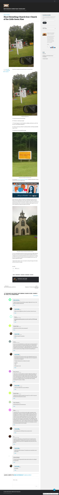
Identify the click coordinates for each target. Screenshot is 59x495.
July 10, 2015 (7, 69)
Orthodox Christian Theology (14, 8)
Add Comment (35, 295)
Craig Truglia (8, 70)
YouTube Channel (45, 58)
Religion (31, 274)
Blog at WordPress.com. (8, 493)
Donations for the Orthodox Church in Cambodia (48, 56)
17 (6, 71)
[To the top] (54, 490)
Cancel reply (27, 475)
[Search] (54, 1)
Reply (14, 305)
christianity (18, 274)
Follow (45, 22)
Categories (44, 27)
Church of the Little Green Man (22, 179)
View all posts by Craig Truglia (22, 279)
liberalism (22, 274)
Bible (14, 274)
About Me (44, 53)
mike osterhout (19, 475)
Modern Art (27, 274)
